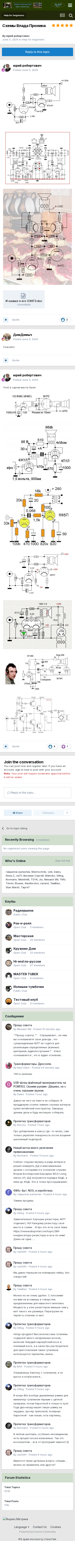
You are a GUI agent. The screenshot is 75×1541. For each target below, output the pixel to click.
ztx (41, 879)
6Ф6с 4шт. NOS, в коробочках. (33, 1190)
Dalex (57, 871)
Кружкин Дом (24, 949)
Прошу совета (22, 1025)
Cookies (55, 1527)
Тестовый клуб (25, 999)
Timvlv (9, 883)
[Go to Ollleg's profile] (8, 1211)
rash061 (22, 1251)
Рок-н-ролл (22, 923)
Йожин (19, 883)
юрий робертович (17, 35)
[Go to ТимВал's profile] (8, 1287)
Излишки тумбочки (28, 987)
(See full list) (62, 860)
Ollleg (60, 875)
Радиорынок (23, 910)
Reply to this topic (37, 51)
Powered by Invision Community (37, 1531)
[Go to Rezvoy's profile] (8, 1123)
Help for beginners (33, 39)
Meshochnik (39, 871)
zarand (44, 883)
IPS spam (23, 1539)
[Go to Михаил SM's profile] (8, 1027)
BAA (19, 1366)
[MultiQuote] (5, 319)
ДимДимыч (22, 335)
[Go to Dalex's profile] (8, 1084)
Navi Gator (23, 1067)
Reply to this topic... (22, 792)
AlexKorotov (32, 883)
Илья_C (10, 875)
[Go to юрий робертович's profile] (7, 68)
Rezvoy (21, 1124)
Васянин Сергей (33, 875)
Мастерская (23, 936)
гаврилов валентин (18, 871)
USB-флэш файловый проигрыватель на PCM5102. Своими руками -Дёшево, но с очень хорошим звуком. (39, 1086)
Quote (15, 319)
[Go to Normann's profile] (8, 1149)
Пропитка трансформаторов (32, 1121)
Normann (11, 879)
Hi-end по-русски (27, 961)
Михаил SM (51, 879)
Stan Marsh (12, 887)
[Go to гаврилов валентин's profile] (8, 1192)
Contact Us (40, 1527)
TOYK (34, 879)
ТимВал (55, 883)
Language (21, 1527)
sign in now (22, 769)
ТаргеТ (25, 887)
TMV (62, 879)
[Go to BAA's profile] (8, 1364)
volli (50, 871)
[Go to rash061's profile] (8, 1249)
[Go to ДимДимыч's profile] (7, 337)
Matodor (50, 875)
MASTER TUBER (25, 974)
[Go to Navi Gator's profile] (8, 1065)
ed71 (19, 875)
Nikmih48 (23, 879)
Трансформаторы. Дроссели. (32, 1063)
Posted (25, 69)
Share (19, 812)
